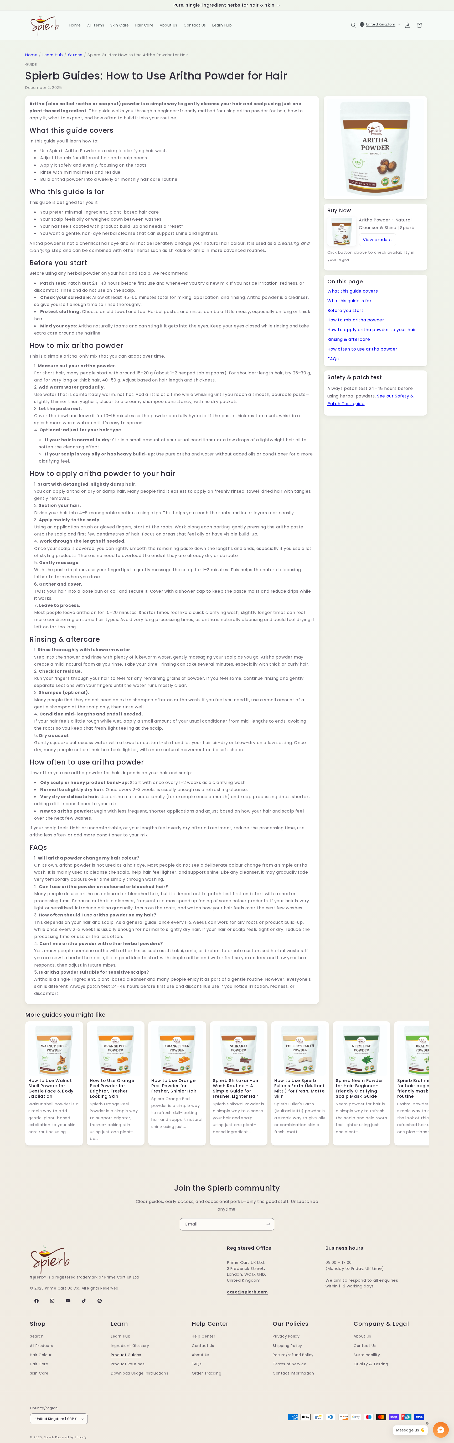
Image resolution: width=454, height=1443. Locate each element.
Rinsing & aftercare (348, 339)
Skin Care (39, 1373)
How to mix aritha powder (355, 320)
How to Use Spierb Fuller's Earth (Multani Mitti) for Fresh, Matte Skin (299, 1088)
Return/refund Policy (293, 1354)
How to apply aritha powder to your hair (371, 330)
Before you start (345, 310)
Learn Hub (53, 54)
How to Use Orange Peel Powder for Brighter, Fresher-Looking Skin (112, 1088)
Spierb (49, 1437)
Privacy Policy (286, 1336)
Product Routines (128, 1364)
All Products (41, 1345)
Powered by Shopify (71, 1437)
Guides (75, 54)
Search (37, 1336)
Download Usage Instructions (139, 1373)
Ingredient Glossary (130, 1345)
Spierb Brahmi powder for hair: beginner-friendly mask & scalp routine (422, 1088)
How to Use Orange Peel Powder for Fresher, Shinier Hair (174, 1086)
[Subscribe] (268, 1224)
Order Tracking (206, 1373)
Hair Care (39, 1364)
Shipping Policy (287, 1345)
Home (31, 54)
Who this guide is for (349, 301)
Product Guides (126, 1354)
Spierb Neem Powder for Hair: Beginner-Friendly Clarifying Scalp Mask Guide (359, 1088)
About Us (200, 1354)
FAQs (333, 359)
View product (377, 240)
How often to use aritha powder (362, 349)
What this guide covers (352, 291)
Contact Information (293, 1373)
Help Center (203, 1336)
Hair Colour (41, 1354)
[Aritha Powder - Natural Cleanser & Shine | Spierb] (341, 231)
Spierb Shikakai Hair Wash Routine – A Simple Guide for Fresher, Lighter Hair (236, 1088)
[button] (353, 25)
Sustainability (367, 1354)
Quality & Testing (371, 1364)
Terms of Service (290, 1364)
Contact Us (203, 1345)
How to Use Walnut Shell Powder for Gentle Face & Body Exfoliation (51, 1088)
